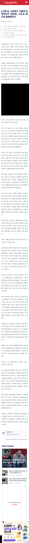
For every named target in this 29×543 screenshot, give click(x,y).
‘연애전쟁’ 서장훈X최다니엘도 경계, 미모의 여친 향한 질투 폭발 (14, 462)
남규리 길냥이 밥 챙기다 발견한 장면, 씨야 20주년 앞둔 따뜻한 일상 (18, 479)
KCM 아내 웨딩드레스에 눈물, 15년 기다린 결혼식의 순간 (18, 472)
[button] (26, 2)
